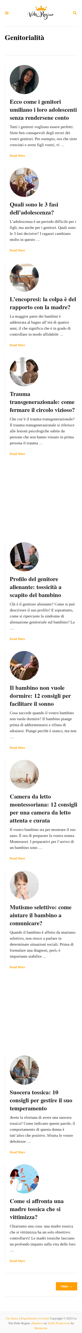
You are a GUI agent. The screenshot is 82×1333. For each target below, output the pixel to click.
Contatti (44, 1318)
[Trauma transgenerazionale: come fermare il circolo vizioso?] (24, 371)
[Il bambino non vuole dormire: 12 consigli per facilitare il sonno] (24, 665)
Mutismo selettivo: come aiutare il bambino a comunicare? (40, 914)
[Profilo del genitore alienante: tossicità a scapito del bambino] (24, 556)
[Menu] (7, 13)
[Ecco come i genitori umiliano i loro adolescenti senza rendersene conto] (24, 79)
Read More (17, 155)
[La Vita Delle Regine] (41, 13)
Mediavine (41, 1328)
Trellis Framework (59, 1323)
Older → (66, 1286)
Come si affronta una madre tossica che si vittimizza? (37, 1208)
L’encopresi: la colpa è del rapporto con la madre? (43, 302)
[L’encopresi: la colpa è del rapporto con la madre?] (24, 277)
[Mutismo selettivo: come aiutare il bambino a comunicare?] (24, 885)
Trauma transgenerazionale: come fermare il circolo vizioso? (42, 401)
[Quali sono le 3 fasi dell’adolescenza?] (24, 182)
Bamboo (37, 1323)
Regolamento (29, 1318)
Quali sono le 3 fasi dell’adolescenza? (34, 208)
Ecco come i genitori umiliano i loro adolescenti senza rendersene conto (43, 109)
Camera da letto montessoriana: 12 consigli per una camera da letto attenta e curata (43, 808)
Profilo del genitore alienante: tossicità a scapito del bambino (36, 586)
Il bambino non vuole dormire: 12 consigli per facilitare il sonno (40, 695)
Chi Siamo (12, 1318)
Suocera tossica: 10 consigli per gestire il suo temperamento (41, 1100)
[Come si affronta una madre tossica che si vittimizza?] (24, 1178)
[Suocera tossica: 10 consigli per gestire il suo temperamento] (24, 1070)
